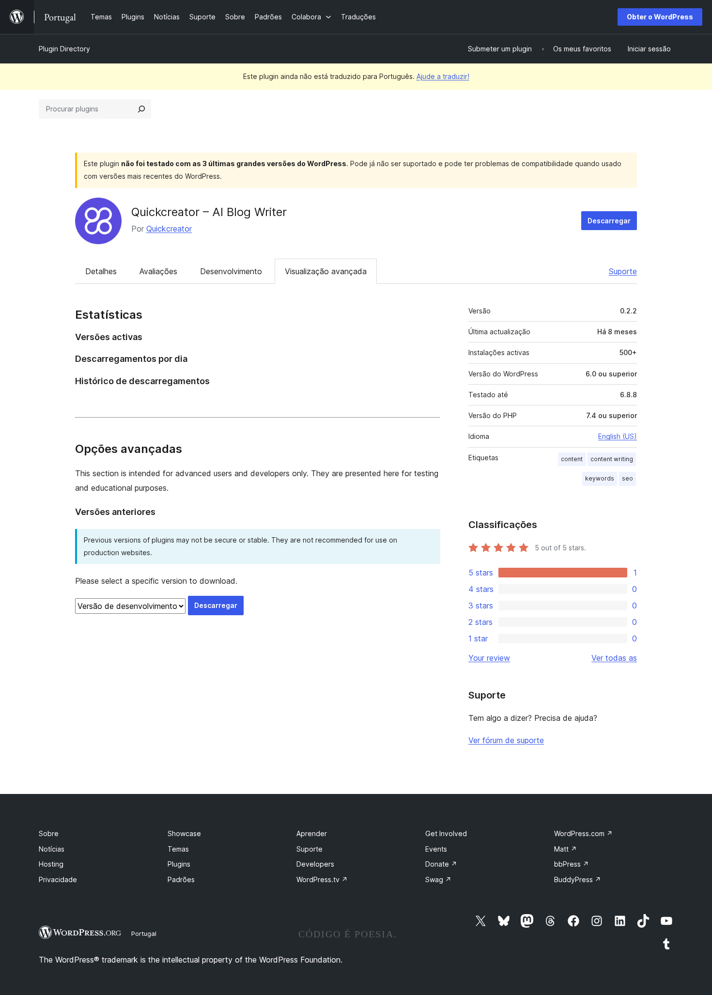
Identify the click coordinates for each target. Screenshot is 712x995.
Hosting (51, 864)
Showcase (184, 833)
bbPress (571, 864)
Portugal (143, 933)
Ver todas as (614, 658)
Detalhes (101, 271)
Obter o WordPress (660, 17)
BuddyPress (577, 879)
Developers (315, 864)
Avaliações (158, 271)
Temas (178, 849)
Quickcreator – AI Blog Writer (209, 212)
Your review (489, 658)
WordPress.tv (322, 879)
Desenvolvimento (231, 271)
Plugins (179, 864)
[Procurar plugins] (141, 109)
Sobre (49, 833)
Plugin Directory (64, 49)
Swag (438, 879)
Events (436, 849)
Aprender (311, 833)
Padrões (181, 879)
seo (627, 478)
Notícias (51, 849)
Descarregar (609, 221)
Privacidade (58, 879)
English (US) (617, 436)
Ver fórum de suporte (506, 740)
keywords (599, 478)
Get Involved (446, 833)
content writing (611, 459)
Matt (565, 849)
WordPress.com (583, 833)
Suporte (623, 271)
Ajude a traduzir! (443, 76)
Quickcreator (169, 228)
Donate (441, 864)
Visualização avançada (326, 271)
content (572, 459)
